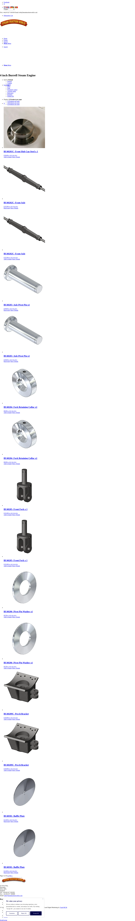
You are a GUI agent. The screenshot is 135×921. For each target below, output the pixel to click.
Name (9, 85)
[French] (9, 7)
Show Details (16, 157)
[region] (24, 907)
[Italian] (14, 7)
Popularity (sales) (12, 90)
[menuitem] (69, 8)
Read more (7, 208)
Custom (9, 83)
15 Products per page (13, 101)
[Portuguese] (17, 7)
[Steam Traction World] (14, 27)
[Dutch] (5, 7)
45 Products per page (13, 104)
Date (8, 88)
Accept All (36, 913)
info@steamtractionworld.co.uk (13, 895)
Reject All (23, 913)
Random (9, 94)
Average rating (11, 91)
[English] (7, 7)
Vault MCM (63, 907)
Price (8, 86)
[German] (12, 7)
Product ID (10, 96)
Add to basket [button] (8, 157)
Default (9, 81)
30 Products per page (13, 103)
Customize (12, 913)
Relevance (10, 93)
